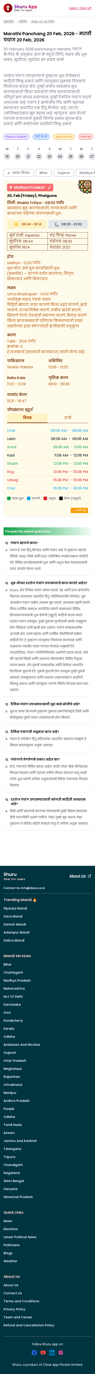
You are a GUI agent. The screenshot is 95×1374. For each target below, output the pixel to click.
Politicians (12, 1245)
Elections (11, 1229)
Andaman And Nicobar (22, 1044)
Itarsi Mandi (13, 916)
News (8, 1221)
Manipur (10, 1093)
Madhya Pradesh (29, 187)
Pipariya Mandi (15, 908)
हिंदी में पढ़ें (41, 137)
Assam (9, 1133)
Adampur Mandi (16, 932)
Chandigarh (13, 1165)
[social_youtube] (43, 1352)
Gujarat (10, 1052)
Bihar (8, 964)
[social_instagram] (60, 1352)
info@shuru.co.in (33, 888)
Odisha (9, 1036)
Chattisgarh (13, 972)
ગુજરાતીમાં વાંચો (63, 137)
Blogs (8, 1253)
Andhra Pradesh (17, 1101)
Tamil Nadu (13, 1125)
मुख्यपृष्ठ (9, 21)
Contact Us (13, 1293)
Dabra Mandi (14, 940)
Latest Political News (20, 1237)
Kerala (9, 1028)
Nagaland (12, 1173)
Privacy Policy (14, 1309)
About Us (77, 876)
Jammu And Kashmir (20, 1141)
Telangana (12, 1149)
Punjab (9, 1109)
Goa (7, 1012)
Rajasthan (12, 1076)
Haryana (10, 1189)
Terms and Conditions (21, 1301)
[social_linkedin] (52, 1352)
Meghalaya (13, 1068)
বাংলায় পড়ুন (86, 137)
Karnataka (12, 1004)
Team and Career (18, 1317)
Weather (10, 1261)
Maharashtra (14, 988)
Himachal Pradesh (18, 1197)
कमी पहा (81, 510)
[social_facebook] (34, 1352)
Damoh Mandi (15, 924)
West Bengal (14, 1181)
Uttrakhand (13, 1084)
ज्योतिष (22, 21)
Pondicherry (13, 1020)
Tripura (9, 1157)
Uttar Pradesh (15, 1060)
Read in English (16, 137)
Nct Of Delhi (13, 996)
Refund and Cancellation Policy (29, 1325)
